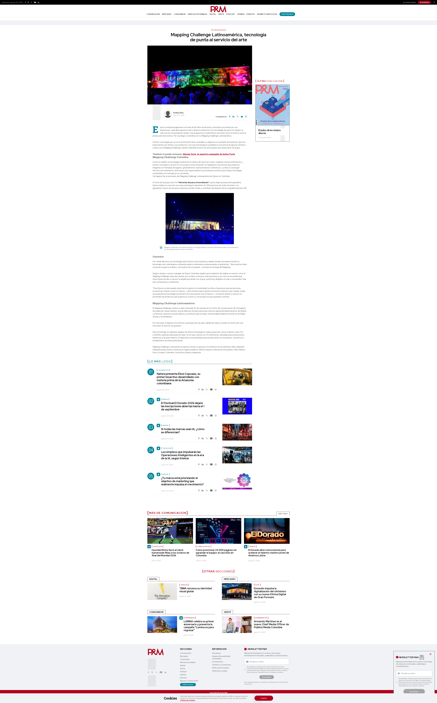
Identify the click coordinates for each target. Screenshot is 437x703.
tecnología (157, 546)
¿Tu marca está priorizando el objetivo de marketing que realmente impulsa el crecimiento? (182, 481)
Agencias (184, 585)
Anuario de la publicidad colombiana (221, 657)
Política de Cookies (187, 700)
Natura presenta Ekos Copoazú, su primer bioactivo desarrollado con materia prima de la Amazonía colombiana (178, 378)
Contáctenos (217, 662)
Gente (221, 14)
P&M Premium (287, 14)
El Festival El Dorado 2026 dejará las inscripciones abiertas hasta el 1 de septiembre (182, 406)
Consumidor (180, 14)
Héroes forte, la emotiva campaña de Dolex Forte (209, 154)
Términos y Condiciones (221, 665)
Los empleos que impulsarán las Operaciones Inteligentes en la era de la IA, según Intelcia (182, 455)
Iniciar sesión (410, 2)
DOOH (257, 585)
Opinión (240, 14)
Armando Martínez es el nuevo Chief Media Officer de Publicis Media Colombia (271, 624)
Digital (213, 14)
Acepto (264, 698)
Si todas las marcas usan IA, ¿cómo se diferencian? (183, 430)
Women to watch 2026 (267, 14)
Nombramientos (261, 618)
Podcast (230, 14)
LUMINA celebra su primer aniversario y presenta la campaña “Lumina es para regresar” (199, 626)
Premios (252, 546)
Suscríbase (424, 2)
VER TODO (283, 514)
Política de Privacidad (220, 668)
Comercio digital (203, 546)
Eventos (251, 14)
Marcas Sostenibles (197, 14)
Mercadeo (167, 14)
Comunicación (153, 14)
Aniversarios (189, 618)
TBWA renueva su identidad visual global (195, 590)
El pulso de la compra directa (269, 132)
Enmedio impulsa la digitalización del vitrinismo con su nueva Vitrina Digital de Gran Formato (270, 593)
